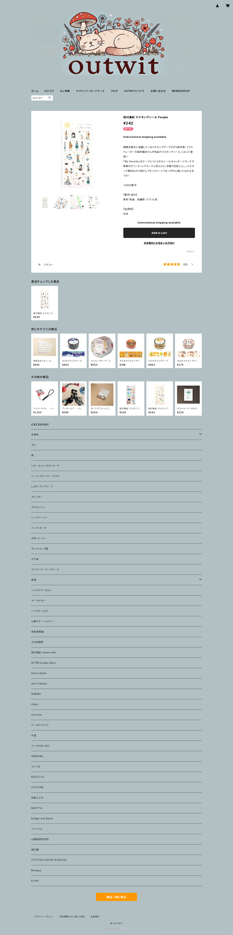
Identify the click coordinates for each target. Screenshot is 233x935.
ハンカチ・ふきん (40, 610)
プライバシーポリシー (44, 916)
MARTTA (36, 808)
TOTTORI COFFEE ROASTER (49, 859)
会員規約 (95, 916)
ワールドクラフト (40, 725)
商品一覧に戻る (116, 897)
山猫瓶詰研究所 (40, 839)
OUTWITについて (134, 90)
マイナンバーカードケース (90, 90)
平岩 (33, 735)
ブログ (114, 90)
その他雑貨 (37, 642)
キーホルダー (38, 600)
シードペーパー (39, 517)
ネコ (33, 444)
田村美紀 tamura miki (43, 652)
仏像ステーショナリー (43, 621)
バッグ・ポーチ (39, 527)
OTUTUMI (37, 787)
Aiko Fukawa (39, 683)
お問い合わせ (158, 90)
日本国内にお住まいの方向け (159, 243)
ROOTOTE (37, 776)
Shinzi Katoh (39, 673)
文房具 (35, 434)
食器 (33, 579)
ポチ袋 (34, 559)
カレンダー (37, 496)
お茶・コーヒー (39, 538)
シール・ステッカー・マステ (45, 476)
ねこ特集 (65, 90)
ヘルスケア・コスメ (41, 590)
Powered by (113, 929)
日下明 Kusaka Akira (43, 662)
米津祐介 (36, 693)
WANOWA (37, 756)
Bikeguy (36, 870)
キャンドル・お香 (39, 548)
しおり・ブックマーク (42, 486)
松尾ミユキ (37, 797)
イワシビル (37, 828)
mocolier (36, 714)
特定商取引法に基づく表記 (72, 916)
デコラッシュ (38, 507)
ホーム (34, 90)
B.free (35, 880)
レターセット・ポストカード (45, 465)
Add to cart (159, 233)
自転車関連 (37, 631)
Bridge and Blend (42, 818)
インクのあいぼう (40, 745)
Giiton (34, 704)
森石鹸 (35, 849)
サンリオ (35, 766)
